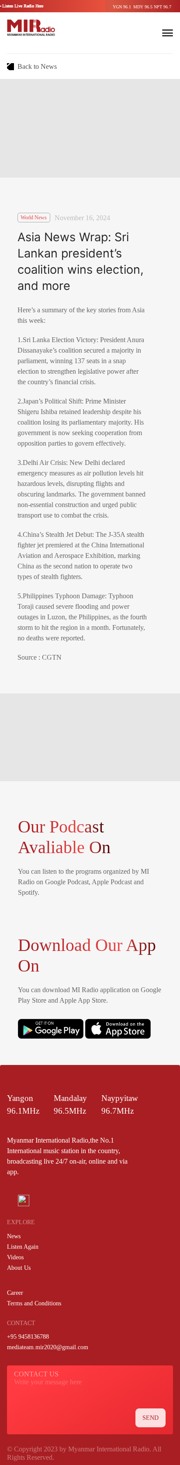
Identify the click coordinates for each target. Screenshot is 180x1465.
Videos (15, 1257)
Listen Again (22, 1246)
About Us (19, 1268)
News (14, 1236)
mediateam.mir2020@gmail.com (47, 1347)
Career (15, 1293)
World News (34, 217)
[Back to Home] (31, 27)
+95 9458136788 (28, 1336)
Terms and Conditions (34, 1303)
